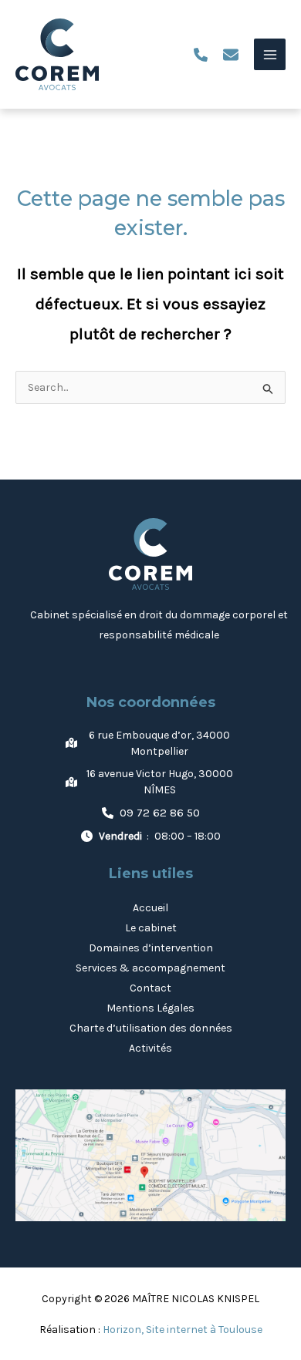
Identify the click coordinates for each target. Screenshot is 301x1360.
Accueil (150, 907)
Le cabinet (151, 927)
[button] (201, 55)
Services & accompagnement (150, 968)
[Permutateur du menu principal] (270, 54)
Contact (150, 988)
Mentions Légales (150, 1008)
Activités (150, 1048)
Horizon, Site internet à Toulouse (182, 1329)
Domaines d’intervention (151, 947)
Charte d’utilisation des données (150, 1028)
